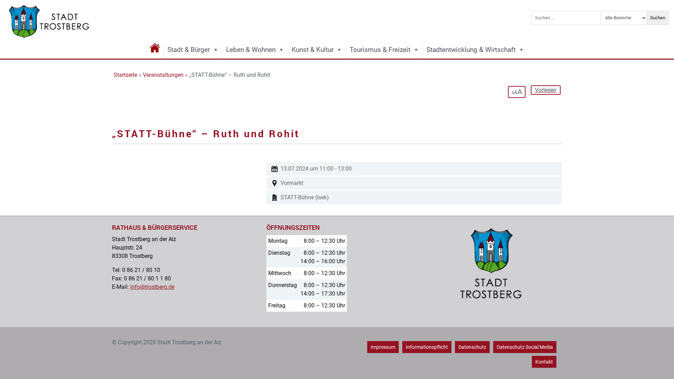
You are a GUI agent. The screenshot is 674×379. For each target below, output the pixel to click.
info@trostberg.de (152, 287)
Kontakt (544, 362)
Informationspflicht (427, 347)
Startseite (125, 75)
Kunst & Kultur (312, 50)
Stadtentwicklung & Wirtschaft (471, 50)
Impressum (383, 347)
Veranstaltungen (163, 75)
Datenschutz (472, 347)
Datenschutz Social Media (525, 347)
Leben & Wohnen (251, 50)
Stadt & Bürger (188, 50)
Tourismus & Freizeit (380, 50)
